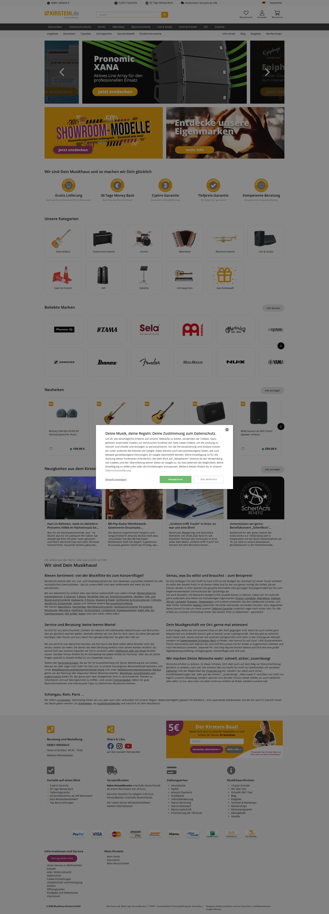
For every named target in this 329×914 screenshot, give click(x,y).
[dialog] (164, 457)
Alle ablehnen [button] (208, 479)
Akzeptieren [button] (175, 479)
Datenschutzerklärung (118, 470)
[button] (116, 479)
